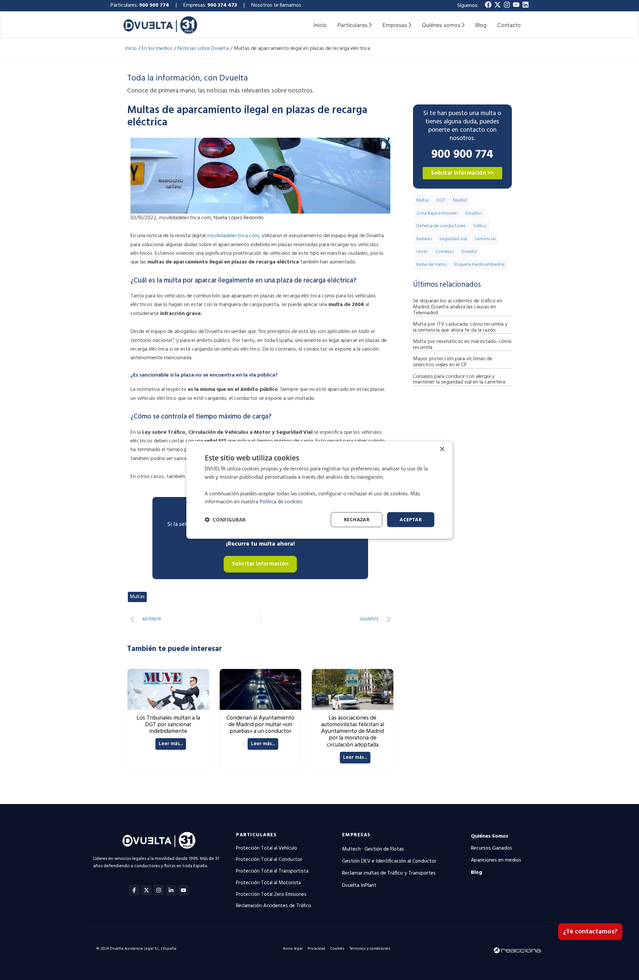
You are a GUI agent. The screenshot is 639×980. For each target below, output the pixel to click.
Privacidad (316, 948)
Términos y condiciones (369, 948)
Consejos (444, 251)
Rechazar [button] (356, 519)
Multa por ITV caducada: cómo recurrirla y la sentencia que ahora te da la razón (460, 327)
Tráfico (480, 226)
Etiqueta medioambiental (479, 264)
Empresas (356, 835)
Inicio (320, 25)
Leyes (422, 251)
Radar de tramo (431, 264)
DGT (441, 200)
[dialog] (319, 490)
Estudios (474, 213)
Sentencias (485, 239)
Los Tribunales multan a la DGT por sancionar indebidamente (168, 724)
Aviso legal (293, 948)
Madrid (460, 200)
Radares (424, 239)
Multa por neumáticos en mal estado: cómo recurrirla (462, 344)
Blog (481, 25)
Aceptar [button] (411, 519)
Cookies (337, 948)
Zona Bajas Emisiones (437, 213)
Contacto (509, 25)
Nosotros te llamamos (277, 5)
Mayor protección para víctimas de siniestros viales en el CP (452, 362)
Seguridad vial (453, 239)
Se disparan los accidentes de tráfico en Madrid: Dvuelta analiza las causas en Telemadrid (457, 307)
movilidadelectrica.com (233, 236)
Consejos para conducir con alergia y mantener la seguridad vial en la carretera (459, 379)
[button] (225, 519)
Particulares (256, 835)
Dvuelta (469, 251)
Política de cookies (281, 501)
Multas (137, 597)
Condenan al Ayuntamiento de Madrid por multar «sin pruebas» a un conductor (260, 724)
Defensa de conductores (440, 226)
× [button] (441, 449)
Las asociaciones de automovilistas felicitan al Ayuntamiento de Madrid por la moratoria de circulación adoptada (352, 731)
